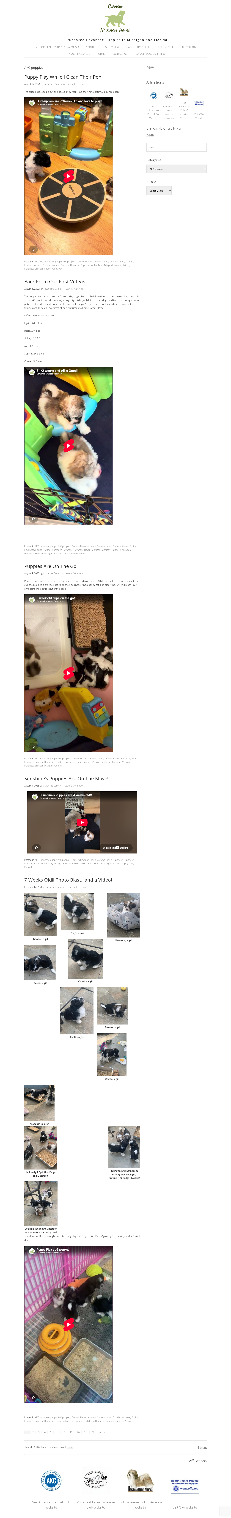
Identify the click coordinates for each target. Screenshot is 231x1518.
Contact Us (120, 53)
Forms (101, 53)
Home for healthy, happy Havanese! (55, 47)
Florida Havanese (33, 265)
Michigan (96, 549)
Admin (70, 1446)
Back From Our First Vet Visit (56, 281)
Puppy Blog (188, 47)
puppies (119, 1420)
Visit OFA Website (199, 116)
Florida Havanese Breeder (56, 265)
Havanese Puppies (79, 265)
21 (85, 1432)
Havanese (68, 549)
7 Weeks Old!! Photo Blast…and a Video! (68, 880)
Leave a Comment (75, 84)
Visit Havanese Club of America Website (184, 110)
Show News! (113, 47)
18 (64, 1432)
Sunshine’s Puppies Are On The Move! (66, 778)
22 (92, 1432)
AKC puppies (69, 261)
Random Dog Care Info (150, 53)
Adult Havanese (79, 53)
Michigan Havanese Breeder (88, 863)
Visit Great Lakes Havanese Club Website (169, 112)
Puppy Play (57, 268)
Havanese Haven (82, 549)
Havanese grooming (54, 1420)
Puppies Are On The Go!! (51, 566)
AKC (37, 261)
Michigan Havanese (112, 265)
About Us (92, 47)
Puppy (47, 268)
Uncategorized (70, 553)
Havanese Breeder (53, 761)
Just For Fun (96, 265)
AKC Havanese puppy (51, 261)
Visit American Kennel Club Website (153, 112)
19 (71, 1432)
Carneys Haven (109, 261)
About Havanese (139, 47)
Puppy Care (127, 863)
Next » (102, 1432)
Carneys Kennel (125, 261)
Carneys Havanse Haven (89, 261)
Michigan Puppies (53, 553)
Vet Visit (83, 553)
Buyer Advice (165, 47)
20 (78, 1432)
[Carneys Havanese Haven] (115, 31)
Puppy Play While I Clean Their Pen (62, 77)
